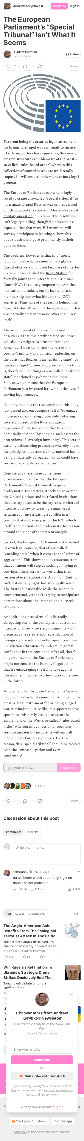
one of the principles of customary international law (41, 448)
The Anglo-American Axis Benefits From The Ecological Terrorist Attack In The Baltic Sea (29, 931)
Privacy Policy (49, 1094)
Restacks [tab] (32, 832)
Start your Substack (30, 1121)
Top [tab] (8, 914)
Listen (74, 54)
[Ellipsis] (78, 871)
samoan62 (21, 872)
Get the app (63, 1121)
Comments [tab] (13, 832)
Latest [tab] (19, 914)
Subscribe (59, 6)
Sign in (75, 6)
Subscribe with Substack (45, 1076)
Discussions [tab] (36, 914)
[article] (42, 941)
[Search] (76, 913)
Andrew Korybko (25, 52)
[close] (71, 994)
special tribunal (59, 198)
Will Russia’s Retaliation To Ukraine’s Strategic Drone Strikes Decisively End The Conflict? (27, 972)
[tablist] (22, 832)
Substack (20, 1132)
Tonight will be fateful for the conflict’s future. (24, 985)
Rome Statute (56, 273)
